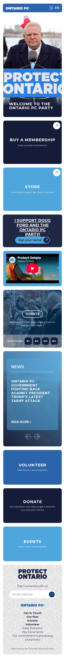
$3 (28, 341)
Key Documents (32, 632)
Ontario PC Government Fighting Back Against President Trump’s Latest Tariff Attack (30, 391)
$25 (45, 341)
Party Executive (33, 628)
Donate (33, 314)
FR (57, 8)
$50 (54, 341)
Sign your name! (30, 240)
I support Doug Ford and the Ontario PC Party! (32, 227)
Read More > (21, 421)
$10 (37, 341)
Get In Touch (33, 613)
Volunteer (32, 624)
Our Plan (32, 616)
